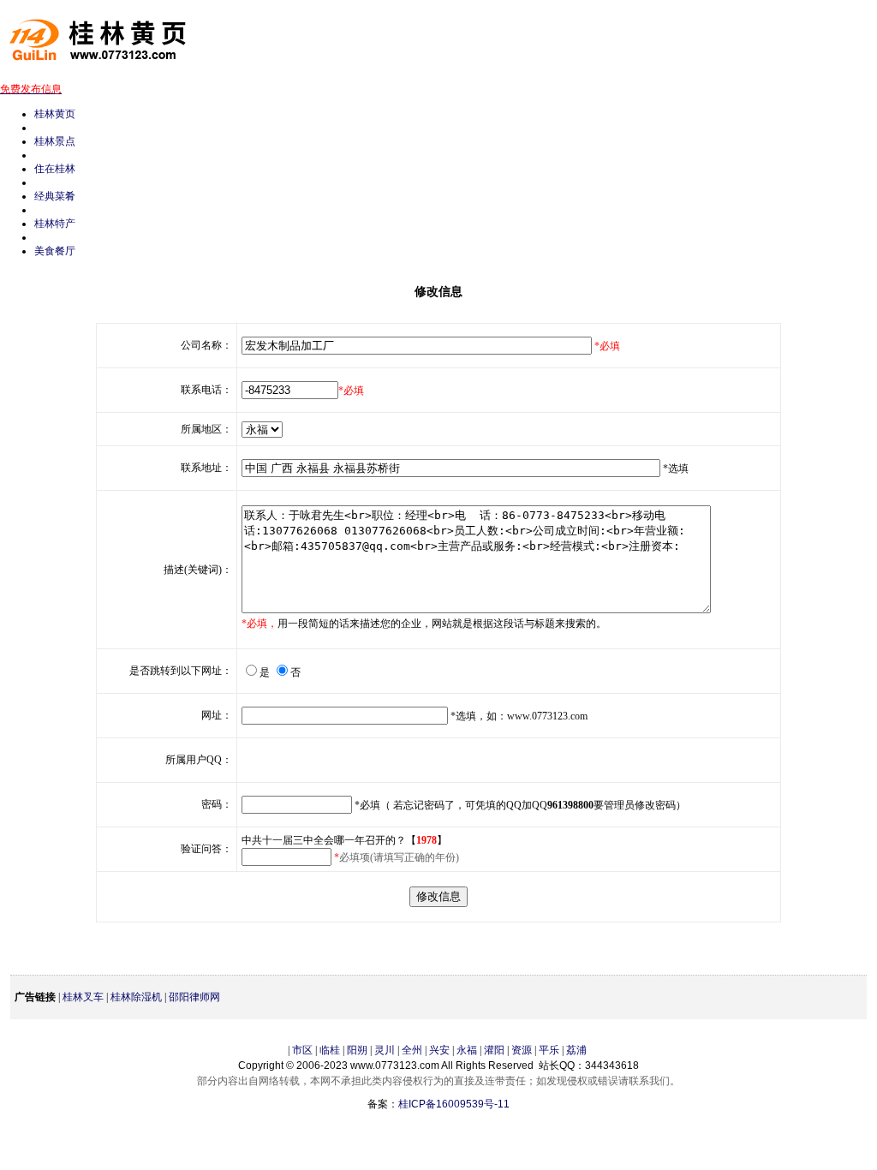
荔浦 (576, 1050)
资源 (521, 1050)
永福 (466, 1050)
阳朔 (357, 1050)
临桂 (329, 1050)
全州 (412, 1050)
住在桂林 (54, 169)
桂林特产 (54, 224)
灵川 (384, 1050)
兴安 (439, 1050)
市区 (302, 1050)
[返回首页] (107, 69)
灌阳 (494, 1050)
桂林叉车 (83, 997)
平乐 (549, 1050)
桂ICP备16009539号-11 (454, 1104)
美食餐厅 (54, 251)
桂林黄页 (54, 114)
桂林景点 (54, 141)
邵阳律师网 (194, 997)
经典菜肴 (54, 196)
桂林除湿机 (136, 997)
